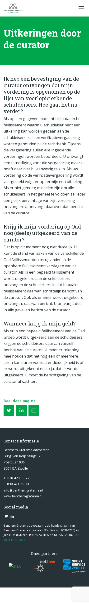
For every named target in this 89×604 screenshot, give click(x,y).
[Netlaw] (44, 566)
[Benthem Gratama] (39, 8)
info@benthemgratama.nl (23, 490)
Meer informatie (14, 540)
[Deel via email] (33, 410)
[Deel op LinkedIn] (21, 410)
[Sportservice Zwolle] (74, 566)
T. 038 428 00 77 (16, 478)
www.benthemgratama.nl (23, 496)
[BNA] (15, 566)
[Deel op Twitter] (9, 410)
